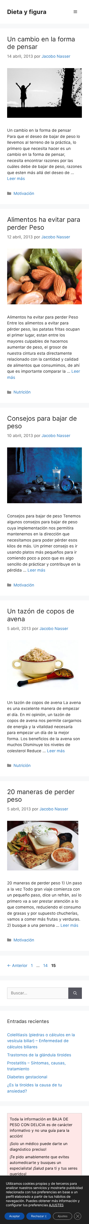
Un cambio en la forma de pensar (41, 43)
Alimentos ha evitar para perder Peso (43, 223)
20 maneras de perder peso (41, 795)
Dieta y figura (27, 11)
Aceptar (14, 1216)
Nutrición (22, 392)
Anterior (17, 965)
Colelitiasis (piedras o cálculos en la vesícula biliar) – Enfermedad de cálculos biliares (41, 1040)
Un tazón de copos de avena (40, 615)
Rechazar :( (38, 1216)
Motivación (24, 193)
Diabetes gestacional (27, 1077)
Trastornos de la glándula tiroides (39, 1055)
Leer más (16, 178)
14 (46, 965)
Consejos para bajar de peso (42, 422)
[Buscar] (75, 993)
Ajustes (62, 1216)
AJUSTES (56, 1205)
